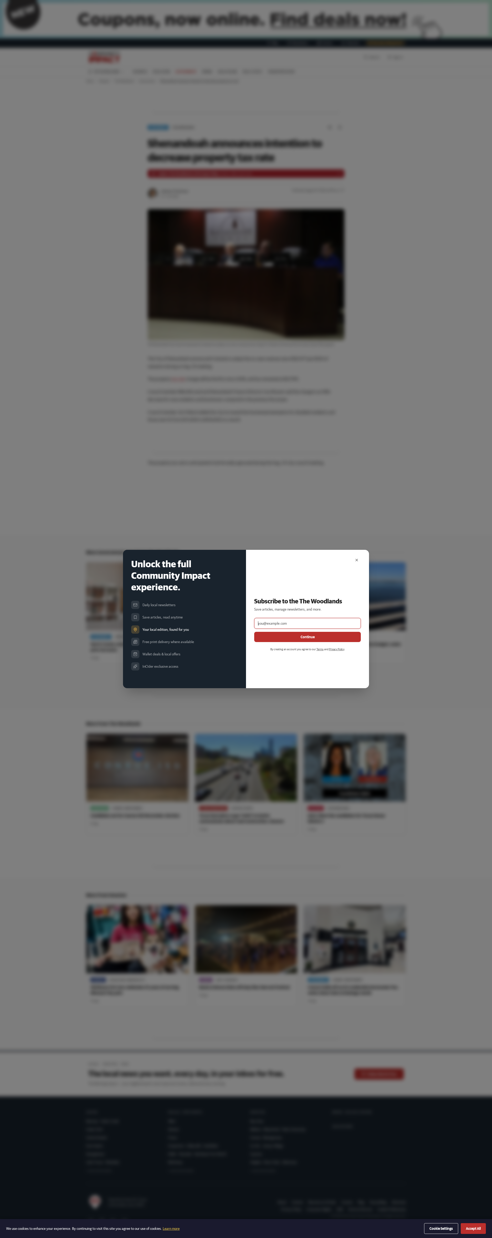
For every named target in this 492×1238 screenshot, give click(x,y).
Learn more (171, 1228)
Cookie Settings (441, 1228)
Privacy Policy (336, 649)
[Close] (357, 560)
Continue (308, 637)
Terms (320, 649)
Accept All (473, 1228)
